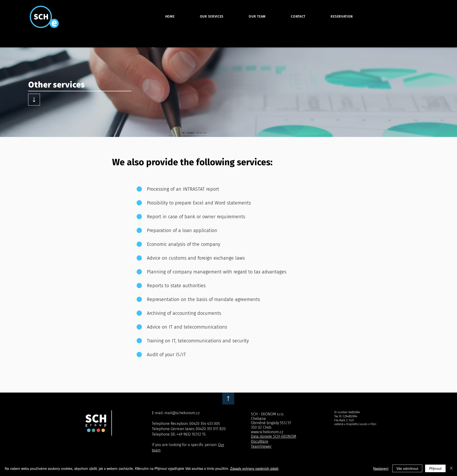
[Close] (451, 468)
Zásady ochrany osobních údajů (254, 468)
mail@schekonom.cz (182, 413)
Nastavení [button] (380, 468)
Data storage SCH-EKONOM (273, 436)
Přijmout (435, 468)
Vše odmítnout (407, 468)
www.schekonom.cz (267, 432)
